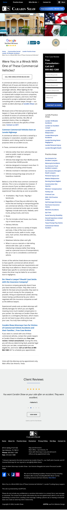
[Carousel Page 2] (31, 407)
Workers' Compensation (53, 189)
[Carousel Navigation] (33, 408)
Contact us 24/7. (12, 125)
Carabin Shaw (28, 104)
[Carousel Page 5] (38, 407)
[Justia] (13, 475)
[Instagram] (18, 475)
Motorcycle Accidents (52, 163)
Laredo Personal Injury (53, 145)
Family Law (49, 192)
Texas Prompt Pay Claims (54, 223)
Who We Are (33, 2)
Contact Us (47, 2)
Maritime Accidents (52, 210)
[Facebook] (4, 475)
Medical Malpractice (52, 178)
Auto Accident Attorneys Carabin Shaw (14, 466)
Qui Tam (48, 212)
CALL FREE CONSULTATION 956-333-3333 (17, 77)
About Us (11, 441)
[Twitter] (9, 475)
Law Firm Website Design (54, 504)
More (63, 2)
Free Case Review (52, 57)
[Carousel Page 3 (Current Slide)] (33, 407)
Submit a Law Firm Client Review (33, 420)
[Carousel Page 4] (36, 407)
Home (5, 2)
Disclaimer (32, 441)
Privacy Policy (43, 441)
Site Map (53, 441)
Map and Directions (35, 448)
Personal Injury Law (52, 176)
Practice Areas (18, 2)
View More (33, 414)
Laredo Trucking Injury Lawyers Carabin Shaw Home (19, 8)
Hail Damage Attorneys (53, 202)
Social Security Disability (53, 215)
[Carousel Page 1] (28, 407)
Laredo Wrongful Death (53, 148)
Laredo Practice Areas (51, 116)
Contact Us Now (54, 105)
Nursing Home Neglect (53, 181)
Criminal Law (49, 194)
